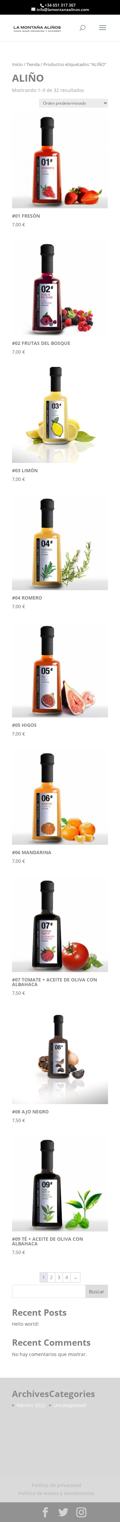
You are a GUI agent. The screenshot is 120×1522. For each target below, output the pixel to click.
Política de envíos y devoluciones (56, 1493)
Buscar (96, 1291)
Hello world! (25, 1324)
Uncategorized (70, 1405)
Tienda (33, 64)
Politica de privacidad (56, 1485)
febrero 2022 (31, 1405)
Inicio (17, 64)
